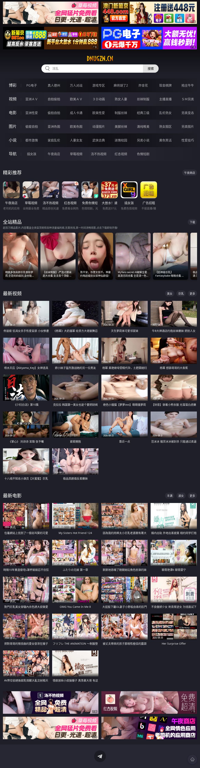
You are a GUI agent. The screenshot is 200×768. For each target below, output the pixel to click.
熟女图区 (165, 126)
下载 (192, 222)
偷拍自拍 (54, 113)
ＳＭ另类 (187, 99)
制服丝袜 (121, 113)
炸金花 (143, 85)
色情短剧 (143, 154)
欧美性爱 (98, 113)
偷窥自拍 (31, 126)
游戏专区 (98, 85)
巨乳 (181, 293)
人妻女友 (76, 140)
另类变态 (187, 113)
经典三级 (143, 113)
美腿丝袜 (121, 126)
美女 (169, 293)
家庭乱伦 (54, 140)
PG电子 (31, 85)
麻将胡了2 (121, 85)
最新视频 (12, 293)
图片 (13, 126)
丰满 (169, 496)
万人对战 (76, 85)
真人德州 (54, 85)
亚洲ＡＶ (31, 99)
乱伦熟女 (165, 113)
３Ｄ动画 (98, 99)
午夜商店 (54, 154)
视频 (13, 99)
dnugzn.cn (100, 58)
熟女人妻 (121, 99)
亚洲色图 (54, 126)
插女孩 (31, 154)
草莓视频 (76, 154)
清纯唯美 (143, 126)
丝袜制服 (143, 99)
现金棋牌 (165, 85)
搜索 (151, 68)
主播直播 (165, 99)
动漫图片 (98, 126)
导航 (13, 153)
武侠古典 (98, 140)
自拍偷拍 (54, 99)
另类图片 (187, 126)
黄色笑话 (165, 140)
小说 (13, 140)
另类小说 (143, 140)
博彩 (13, 85)
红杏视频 (121, 154)
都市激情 (31, 140)
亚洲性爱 (31, 113)
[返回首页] (192, 759)
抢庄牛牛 (187, 85)
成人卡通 (76, 113)
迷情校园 (121, 140)
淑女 (181, 496)
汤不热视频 (98, 154)
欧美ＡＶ (76, 99)
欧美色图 (76, 126)
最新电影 (12, 495)
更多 (192, 293)
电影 (13, 112)
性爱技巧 (187, 140)
